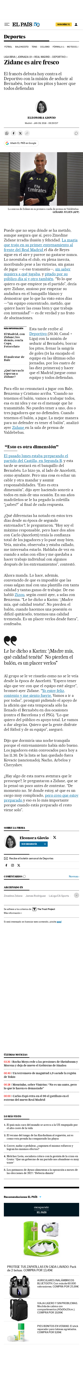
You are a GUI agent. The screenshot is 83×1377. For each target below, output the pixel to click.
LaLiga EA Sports (59, 895)
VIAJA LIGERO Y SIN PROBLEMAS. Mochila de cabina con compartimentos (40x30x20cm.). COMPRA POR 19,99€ (57, 1308)
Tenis (34, 47)
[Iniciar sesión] (76, 24)
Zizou (19, 594)
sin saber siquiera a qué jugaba (37, 271)
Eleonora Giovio (42, 117)
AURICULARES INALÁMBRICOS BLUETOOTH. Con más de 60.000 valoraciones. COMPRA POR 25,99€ (58, 1283)
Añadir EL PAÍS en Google (23, 143)
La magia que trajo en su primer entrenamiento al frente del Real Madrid (41, 245)
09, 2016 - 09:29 (46, 123)
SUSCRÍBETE (63, 24)
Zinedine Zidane (13, 895)
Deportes (14, 37)
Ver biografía (29, 844)
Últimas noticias (15, 1054)
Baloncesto (22, 47)
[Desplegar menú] (7, 24)
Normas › (74, 876)
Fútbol (8, 47)
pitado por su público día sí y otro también (36, 276)
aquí (59, 921)
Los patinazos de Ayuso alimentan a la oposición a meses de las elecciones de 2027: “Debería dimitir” (42, 1171)
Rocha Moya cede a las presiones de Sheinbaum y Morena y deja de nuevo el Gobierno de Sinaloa (41, 1063)
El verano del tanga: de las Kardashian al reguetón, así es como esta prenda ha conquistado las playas (40, 1137)
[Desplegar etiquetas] (76, 895)
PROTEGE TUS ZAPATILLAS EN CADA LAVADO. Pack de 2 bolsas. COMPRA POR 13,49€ (41, 1268)
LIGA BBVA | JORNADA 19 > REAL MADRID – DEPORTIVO (35, 57)
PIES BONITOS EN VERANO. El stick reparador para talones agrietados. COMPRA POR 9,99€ (57, 1329)
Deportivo (38, 333)
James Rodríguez (35, 895)
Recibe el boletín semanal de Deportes (31, 858)
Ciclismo (45, 47)
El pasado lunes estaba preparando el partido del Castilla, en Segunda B (36, 458)
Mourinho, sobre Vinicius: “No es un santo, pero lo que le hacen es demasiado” (40, 1086)
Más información (12, 913)
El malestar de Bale (14, 359)
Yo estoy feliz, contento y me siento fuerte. (34, 693)
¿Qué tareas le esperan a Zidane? (14, 373)
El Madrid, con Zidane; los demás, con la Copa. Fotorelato (14, 340)
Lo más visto (12, 1116)
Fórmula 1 (58, 47)
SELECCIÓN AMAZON (41, 1209)
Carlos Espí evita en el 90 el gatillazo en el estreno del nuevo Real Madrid (36, 1097)
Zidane (18, 427)
